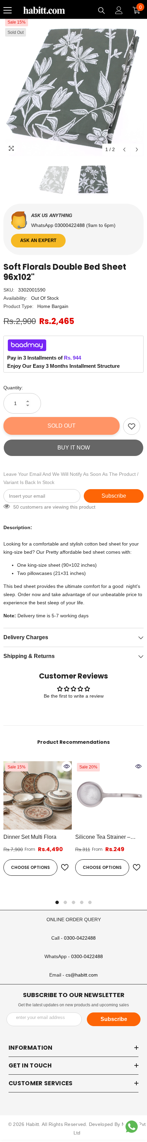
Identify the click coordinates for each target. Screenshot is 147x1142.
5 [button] (90, 902)
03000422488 (70, 225)
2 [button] (65, 902)
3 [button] (73, 902)
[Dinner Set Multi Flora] (37, 795)
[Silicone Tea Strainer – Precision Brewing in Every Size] (109, 795)
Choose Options (30, 867)
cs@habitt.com (82, 975)
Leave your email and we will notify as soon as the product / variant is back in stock (70, 478)
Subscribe (114, 496)
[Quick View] (67, 766)
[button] (124, 150)
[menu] (7, 10)
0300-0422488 (80, 938)
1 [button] (57, 902)
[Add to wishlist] (131, 426)
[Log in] (119, 10)
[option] (73, 86)
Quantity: (13, 387)
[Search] (101, 10)
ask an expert (38, 240)
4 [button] (81, 902)
